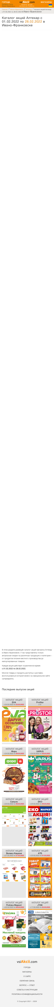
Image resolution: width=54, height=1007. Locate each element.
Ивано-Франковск (16, 9)
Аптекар (29, 9)
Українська (50, 5)
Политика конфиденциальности (27, 994)
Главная (5, 9)
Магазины (46, 2)
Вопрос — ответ (27, 985)
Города (6, 2)
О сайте (27, 976)
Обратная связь (27, 981)
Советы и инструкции (27, 990)
